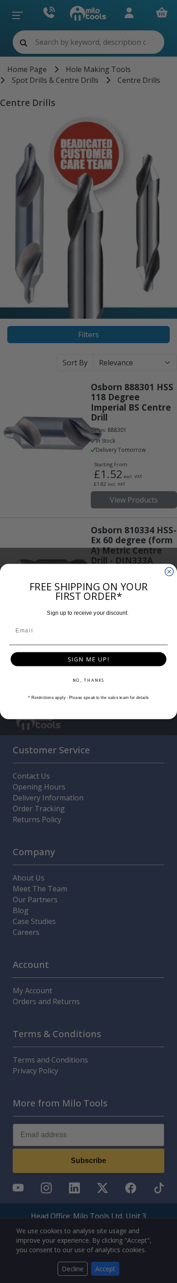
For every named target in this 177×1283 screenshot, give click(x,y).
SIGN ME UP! (88, 659)
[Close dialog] (169, 571)
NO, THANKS (89, 680)
